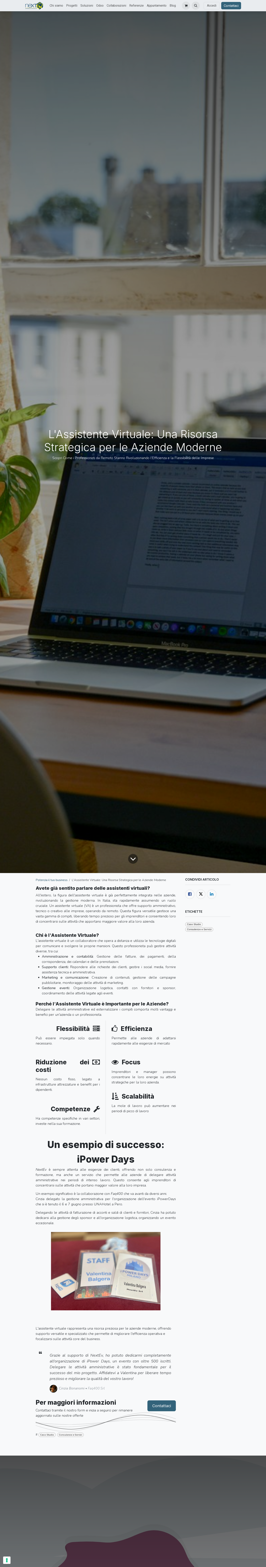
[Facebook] (190, 894)
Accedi (211, 5)
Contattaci (231, 6)
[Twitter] (200, 894)
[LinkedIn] (211, 894)
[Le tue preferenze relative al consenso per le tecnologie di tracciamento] (7, 1560)
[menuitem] (56, 6)
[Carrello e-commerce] (186, 6)
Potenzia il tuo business (52, 880)
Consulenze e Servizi (70, 1434)
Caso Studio (47, 1434)
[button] (196, 6)
